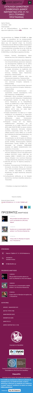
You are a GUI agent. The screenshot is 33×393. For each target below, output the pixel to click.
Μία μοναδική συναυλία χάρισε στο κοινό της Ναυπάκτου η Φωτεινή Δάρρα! (19, 220)
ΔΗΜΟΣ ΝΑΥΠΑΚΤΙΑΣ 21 (9, 325)
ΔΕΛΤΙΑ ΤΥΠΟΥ (7, 310)
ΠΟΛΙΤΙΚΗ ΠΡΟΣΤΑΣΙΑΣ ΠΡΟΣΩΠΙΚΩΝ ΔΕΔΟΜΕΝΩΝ (16, 377)
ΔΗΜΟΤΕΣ (6, 321)
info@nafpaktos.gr (11, 263)
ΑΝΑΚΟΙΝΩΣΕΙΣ (7, 314)
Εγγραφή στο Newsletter (16, 345)
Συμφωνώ (4, 390)
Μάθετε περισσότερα (6, 387)
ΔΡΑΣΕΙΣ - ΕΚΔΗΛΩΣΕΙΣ (9, 307)
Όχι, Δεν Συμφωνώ (14, 390)
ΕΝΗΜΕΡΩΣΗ (6, 317)
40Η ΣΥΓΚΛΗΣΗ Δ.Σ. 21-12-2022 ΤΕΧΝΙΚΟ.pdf (15, 202)
